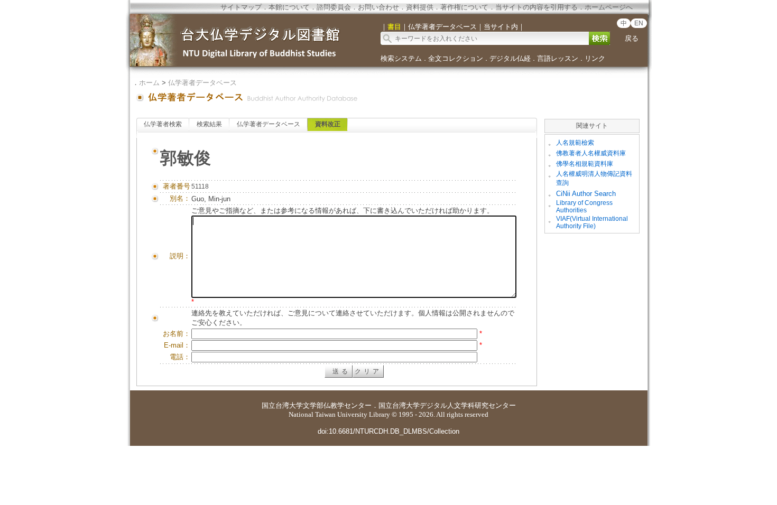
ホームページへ (609, 7)
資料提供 (419, 7)
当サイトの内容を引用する (536, 7)
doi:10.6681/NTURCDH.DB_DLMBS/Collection (388, 431)
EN (638, 23)
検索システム (401, 58)
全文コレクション (455, 58)
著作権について (464, 7)
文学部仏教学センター (337, 405)
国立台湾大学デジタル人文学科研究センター (447, 405)
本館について (289, 7)
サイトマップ (241, 7)
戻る (632, 38)
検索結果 (209, 124)
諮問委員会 (334, 7)
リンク (595, 58)
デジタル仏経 (510, 58)
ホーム (149, 83)
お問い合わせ (378, 7)
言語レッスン (557, 58)
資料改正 (327, 124)
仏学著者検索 (163, 124)
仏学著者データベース (202, 83)
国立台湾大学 (282, 405)
